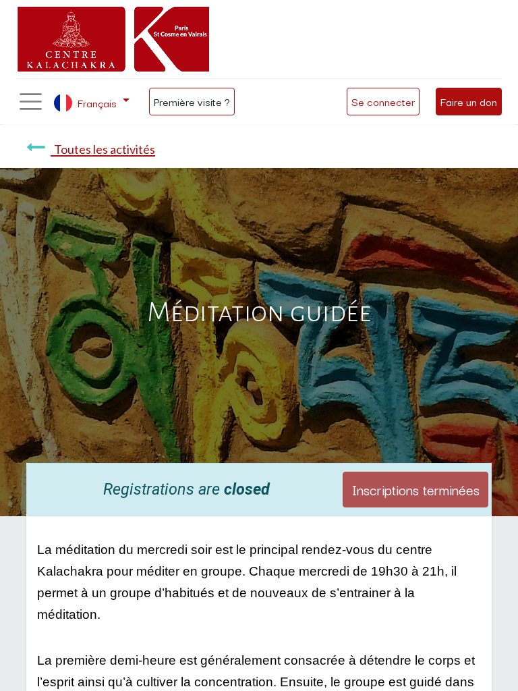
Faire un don (468, 101)
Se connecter (383, 101)
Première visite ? (192, 101)
